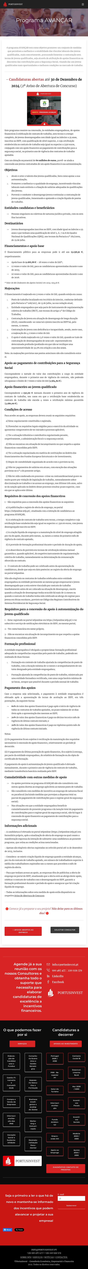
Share (9, 1230)
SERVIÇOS (38, 1257)
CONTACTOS (61, 1257)
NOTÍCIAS (49, 1257)
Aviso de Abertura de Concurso (29, 895)
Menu (83, 4)
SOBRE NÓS (25, 1257)
